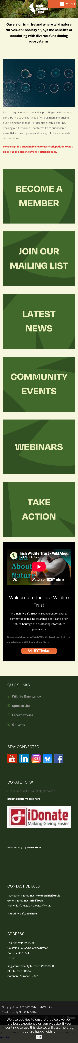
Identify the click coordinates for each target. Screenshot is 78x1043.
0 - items (18, 724)
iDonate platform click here (23, 799)
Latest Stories (22, 715)
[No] (73, 1029)
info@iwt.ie (36, 900)
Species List (21, 706)
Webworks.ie (33, 847)
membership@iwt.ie (48, 896)
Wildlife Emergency (26, 696)
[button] (70, 4)
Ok (39, 1036)
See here (31, 913)
